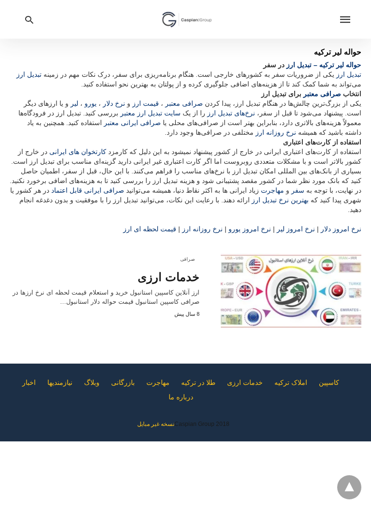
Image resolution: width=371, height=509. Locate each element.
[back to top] (349, 487)
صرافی (187, 259)
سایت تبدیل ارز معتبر (150, 113)
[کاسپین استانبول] (187, 19)
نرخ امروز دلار (341, 229)
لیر (74, 103)
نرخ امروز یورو (249, 229)
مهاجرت (272, 190)
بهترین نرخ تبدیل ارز (280, 200)
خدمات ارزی (169, 276)
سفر (297, 190)
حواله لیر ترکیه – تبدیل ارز (323, 65)
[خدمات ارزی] (291, 291)
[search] (29, 19)
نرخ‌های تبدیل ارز (231, 113)
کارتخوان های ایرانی (77, 152)
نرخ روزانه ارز (276, 132)
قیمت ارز (145, 103)
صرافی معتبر (322, 94)
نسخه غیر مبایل (155, 424)
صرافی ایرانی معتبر (132, 123)
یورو (91, 103)
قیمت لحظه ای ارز (149, 229)
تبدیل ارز (348, 74)
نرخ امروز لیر (296, 229)
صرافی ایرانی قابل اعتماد (87, 190)
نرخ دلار (114, 103)
